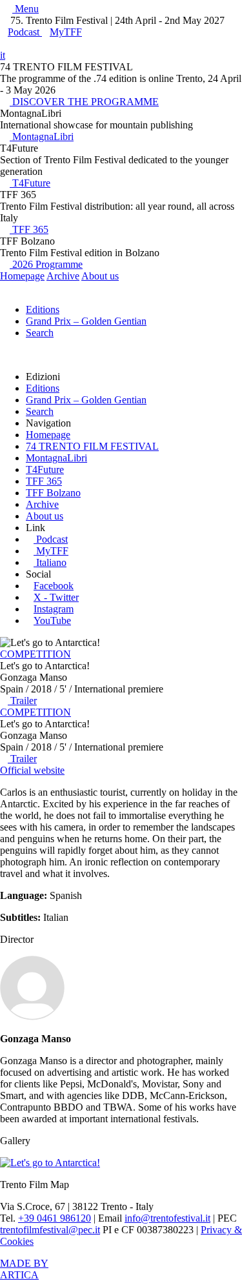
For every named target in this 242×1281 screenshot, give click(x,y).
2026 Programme (46, 264)
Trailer (22, 700)
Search (40, 332)
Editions (42, 309)
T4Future (30, 182)
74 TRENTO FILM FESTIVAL (92, 446)
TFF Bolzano (53, 492)
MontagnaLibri (42, 136)
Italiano (51, 562)
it (2, 55)
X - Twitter (56, 597)
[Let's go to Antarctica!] (50, 1162)
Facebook (54, 585)
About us (100, 275)
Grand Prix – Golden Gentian (86, 321)
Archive (62, 275)
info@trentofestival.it (167, 1218)
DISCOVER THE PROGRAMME (84, 101)
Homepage (22, 275)
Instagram (54, 608)
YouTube (52, 620)
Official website (32, 770)
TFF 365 (29, 229)
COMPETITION (35, 654)
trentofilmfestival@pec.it (50, 1229)
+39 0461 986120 (54, 1218)
